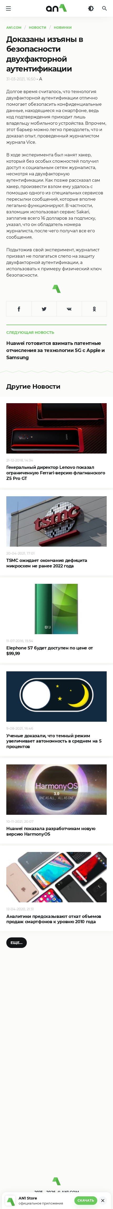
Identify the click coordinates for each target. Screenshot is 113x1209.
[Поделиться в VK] (69, 308)
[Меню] (8, 8)
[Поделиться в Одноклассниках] (94, 308)
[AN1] (56, 1183)
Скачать (86, 1200)
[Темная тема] (91, 8)
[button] (16, 942)
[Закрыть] (103, 1200)
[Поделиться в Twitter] (44, 308)
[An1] (56, 8)
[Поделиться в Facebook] (19, 308)
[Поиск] (104, 8)
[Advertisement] (56, 1112)
